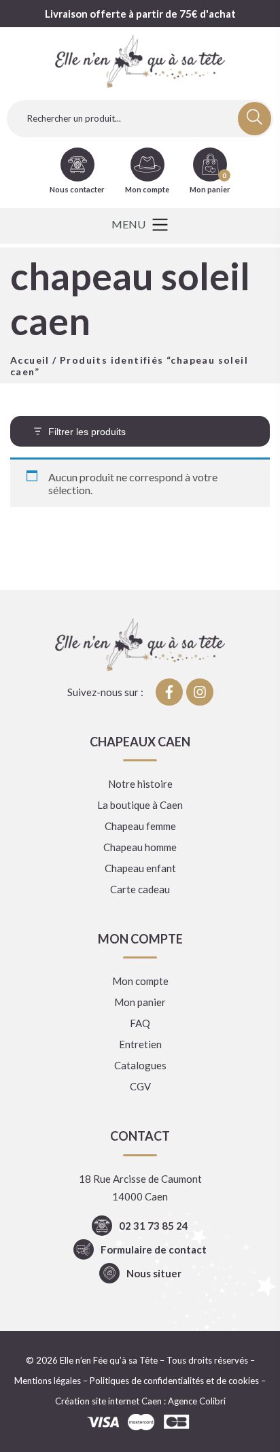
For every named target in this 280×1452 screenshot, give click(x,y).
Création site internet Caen (108, 1401)
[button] (139, 226)
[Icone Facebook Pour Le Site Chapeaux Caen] (169, 692)
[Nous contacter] (77, 165)
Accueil (30, 360)
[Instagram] (199, 692)
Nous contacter (77, 189)
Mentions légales (47, 1380)
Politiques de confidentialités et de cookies (174, 1380)
